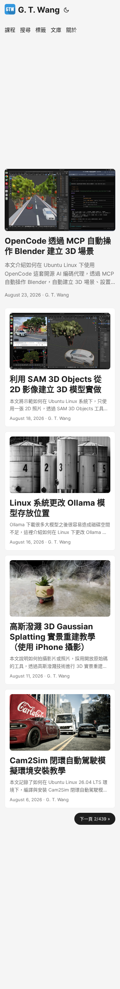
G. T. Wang (39, 10)
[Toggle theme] (66, 10)
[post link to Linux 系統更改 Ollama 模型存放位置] (60, 491)
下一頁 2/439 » (95, 818)
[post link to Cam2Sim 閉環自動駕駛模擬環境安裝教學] (60, 748)
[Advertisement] (60, 100)
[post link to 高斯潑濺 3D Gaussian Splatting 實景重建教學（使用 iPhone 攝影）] (60, 620)
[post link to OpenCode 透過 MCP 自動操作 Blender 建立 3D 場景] (60, 234)
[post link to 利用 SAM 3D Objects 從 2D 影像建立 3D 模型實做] (60, 367)
